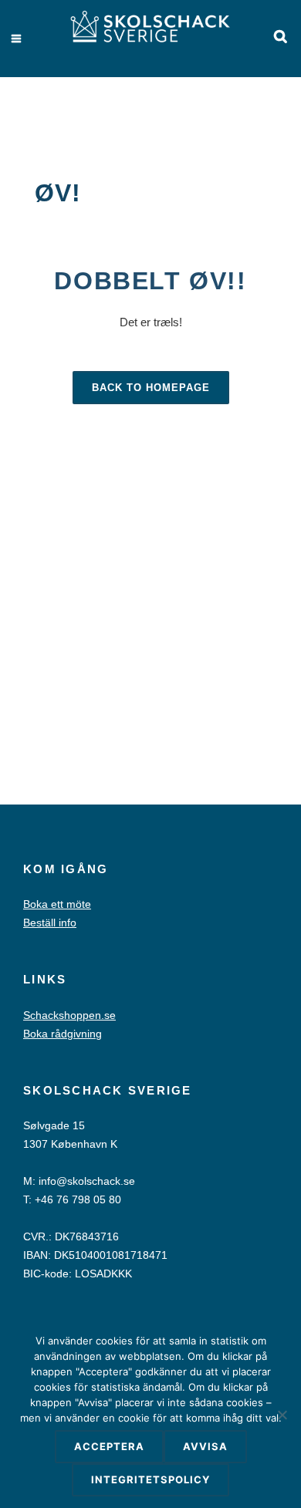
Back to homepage (151, 387)
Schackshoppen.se (69, 1015)
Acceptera (109, 1446)
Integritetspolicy (150, 1479)
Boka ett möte (57, 904)
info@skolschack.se (87, 1181)
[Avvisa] (281, 1414)
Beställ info (49, 922)
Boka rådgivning (62, 1033)
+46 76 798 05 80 (78, 1199)
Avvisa (205, 1446)
